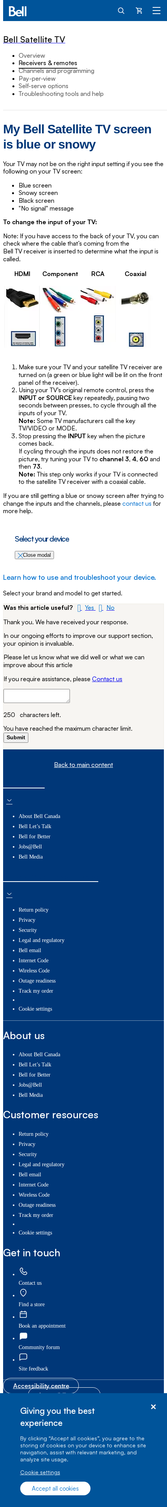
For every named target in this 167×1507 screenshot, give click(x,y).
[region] (83, 1450)
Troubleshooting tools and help (61, 93)
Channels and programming (56, 70)
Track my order (36, 991)
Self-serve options (43, 86)
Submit (16, 737)
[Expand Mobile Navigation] (156, 10)
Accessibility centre (41, 1386)
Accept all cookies (55, 1488)
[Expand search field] (121, 10)
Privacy (27, 920)
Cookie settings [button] (35, 1009)
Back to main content (83, 765)
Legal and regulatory (41, 940)
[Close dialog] (153, 1407)
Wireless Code (34, 971)
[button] (85, 607)
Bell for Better (34, 836)
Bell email (30, 950)
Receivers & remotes (48, 63)
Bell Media (31, 857)
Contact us (107, 679)
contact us (136, 503)
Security (28, 930)
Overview (32, 55)
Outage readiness (37, 981)
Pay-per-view (37, 78)
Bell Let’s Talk (35, 826)
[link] (23, 1272)
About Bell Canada (39, 816)
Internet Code (34, 960)
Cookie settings (40, 1472)
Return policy (34, 910)
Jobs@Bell (30, 847)
